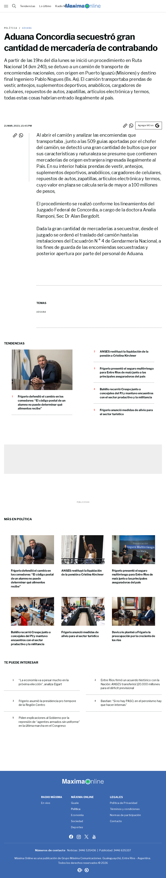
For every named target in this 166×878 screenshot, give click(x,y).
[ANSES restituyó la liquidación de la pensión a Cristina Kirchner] (82, 549)
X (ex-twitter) (86, 836)
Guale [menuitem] (75, 803)
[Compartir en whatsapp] (131, 126)
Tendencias (27, 6)
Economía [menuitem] (77, 815)
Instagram (79, 836)
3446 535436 (87, 850)
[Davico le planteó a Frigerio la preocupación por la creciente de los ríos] (133, 611)
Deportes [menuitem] (77, 827)
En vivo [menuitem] (45, 803)
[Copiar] (125, 126)
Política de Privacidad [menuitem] (123, 803)
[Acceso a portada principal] (82, 6)
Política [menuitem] (75, 809)
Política (10, 28)
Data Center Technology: (87, 870)
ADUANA (26, 28)
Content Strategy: (80, 870)
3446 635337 (122, 850)
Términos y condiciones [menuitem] (125, 809)
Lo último (45, 6)
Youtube (94, 836)
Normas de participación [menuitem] (125, 815)
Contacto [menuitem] (116, 821)
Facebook (71, 836)
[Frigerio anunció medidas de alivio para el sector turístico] (82, 611)
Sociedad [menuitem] (77, 821)
